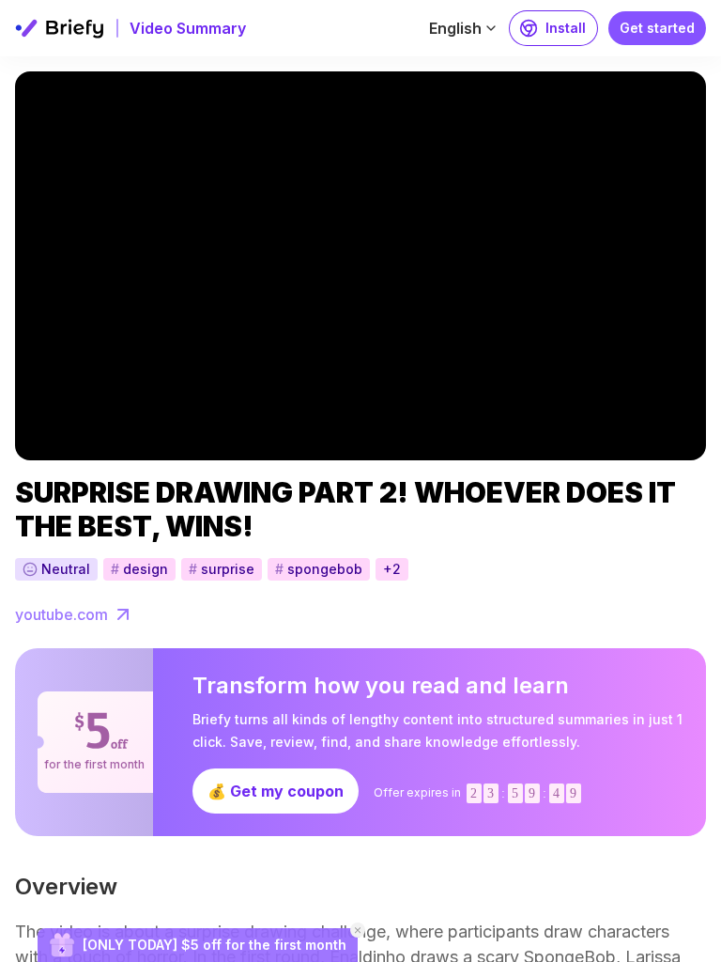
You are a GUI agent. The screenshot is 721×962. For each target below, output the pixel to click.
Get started (657, 28)
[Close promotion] (357, 930)
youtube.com (61, 614)
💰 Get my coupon (275, 791)
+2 (392, 569)
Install (565, 28)
